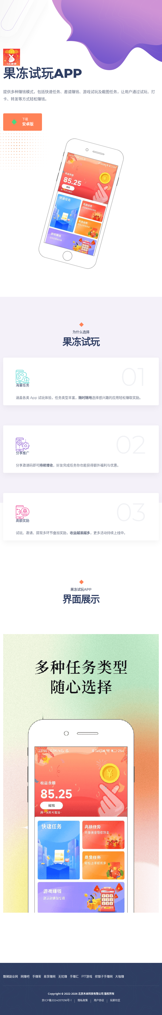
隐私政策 (83, 1000)
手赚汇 (74, 976)
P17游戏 (86, 976)
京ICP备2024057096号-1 (57, 1000)
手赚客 (36, 976)
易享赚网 (49, 976)
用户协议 (99, 1000)
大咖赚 (119, 976)
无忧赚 (62, 976)
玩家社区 (115, 1000)
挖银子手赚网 (104, 976)
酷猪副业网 (10, 976)
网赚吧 (25, 976)
